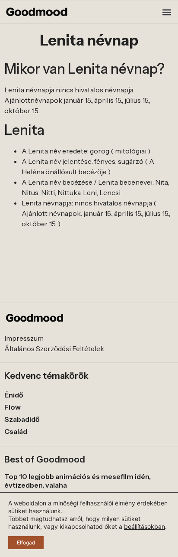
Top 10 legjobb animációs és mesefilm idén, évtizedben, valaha (77, 480)
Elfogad (26, 542)
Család (15, 431)
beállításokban (144, 526)
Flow (12, 407)
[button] (166, 12)
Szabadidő (22, 419)
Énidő (13, 395)
